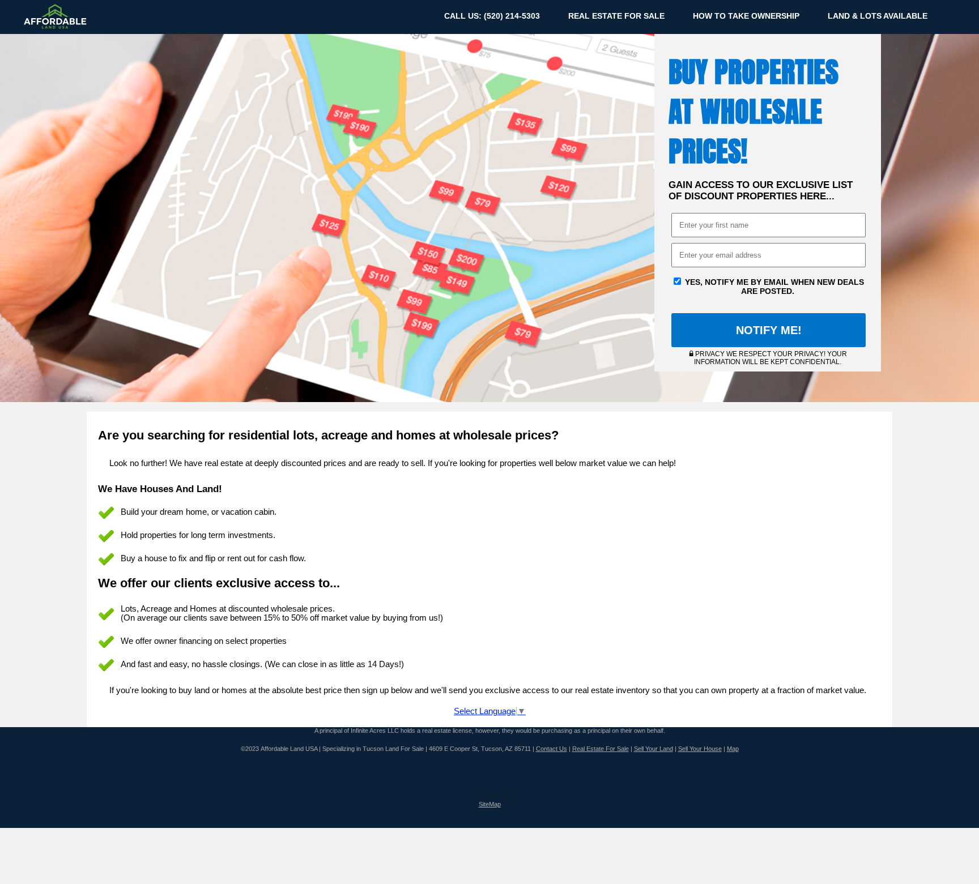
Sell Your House (700, 748)
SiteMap (490, 804)
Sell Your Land (653, 748)
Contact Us (551, 748)
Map (733, 748)
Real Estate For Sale (600, 748)
